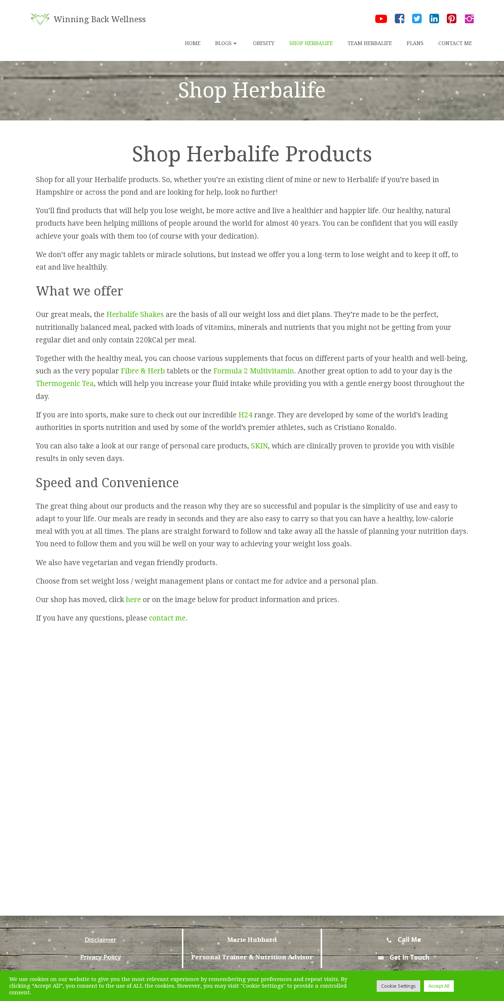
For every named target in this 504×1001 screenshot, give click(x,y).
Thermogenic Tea (65, 383)
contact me (167, 618)
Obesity (264, 43)
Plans (415, 43)
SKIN (259, 446)
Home (192, 43)
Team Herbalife (370, 43)
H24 (245, 415)
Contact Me (455, 43)
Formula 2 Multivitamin (253, 371)
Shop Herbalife (311, 43)
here (133, 599)
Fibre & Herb (143, 371)
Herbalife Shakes (135, 314)
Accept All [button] (438, 986)
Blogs (223, 43)
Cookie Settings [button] (398, 986)
